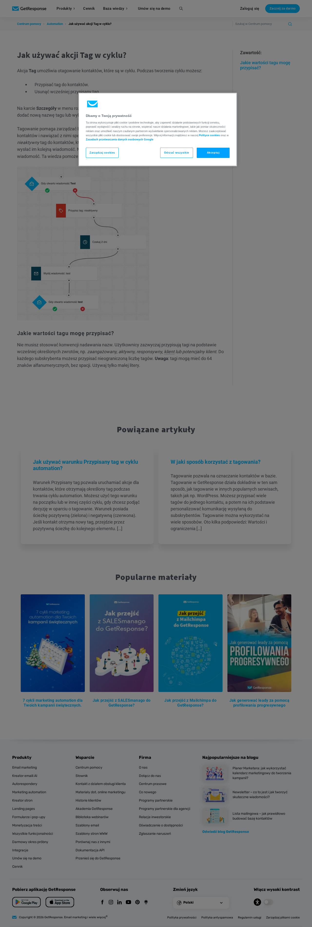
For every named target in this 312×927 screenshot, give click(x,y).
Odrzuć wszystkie (176, 152)
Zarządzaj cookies (102, 152)
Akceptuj (213, 152)
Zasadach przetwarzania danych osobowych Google (119, 139)
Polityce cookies (209, 135)
